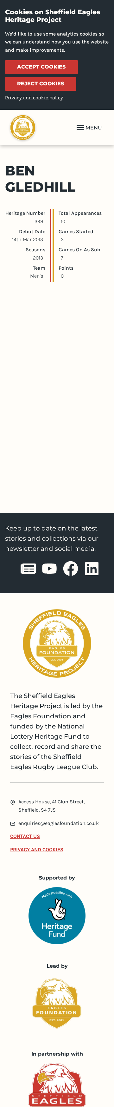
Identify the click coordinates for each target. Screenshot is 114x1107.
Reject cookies (40, 84)
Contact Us (25, 836)
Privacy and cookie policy (34, 98)
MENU (94, 128)
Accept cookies (41, 67)
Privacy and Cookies (36, 850)
